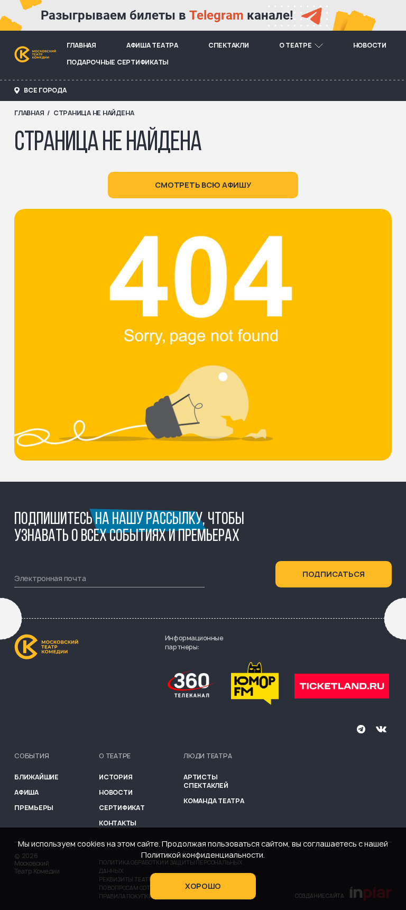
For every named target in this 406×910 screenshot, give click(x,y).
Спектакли (228, 45)
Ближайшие (36, 777)
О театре (295, 45)
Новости (369, 45)
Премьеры (33, 807)
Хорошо (203, 886)
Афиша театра (152, 45)
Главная (81, 45)
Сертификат (122, 807)
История (115, 777)
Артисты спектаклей (205, 781)
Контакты (117, 823)
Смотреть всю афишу (203, 185)
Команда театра (213, 800)
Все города (45, 90)
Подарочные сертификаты (118, 62)
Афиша (26, 792)
